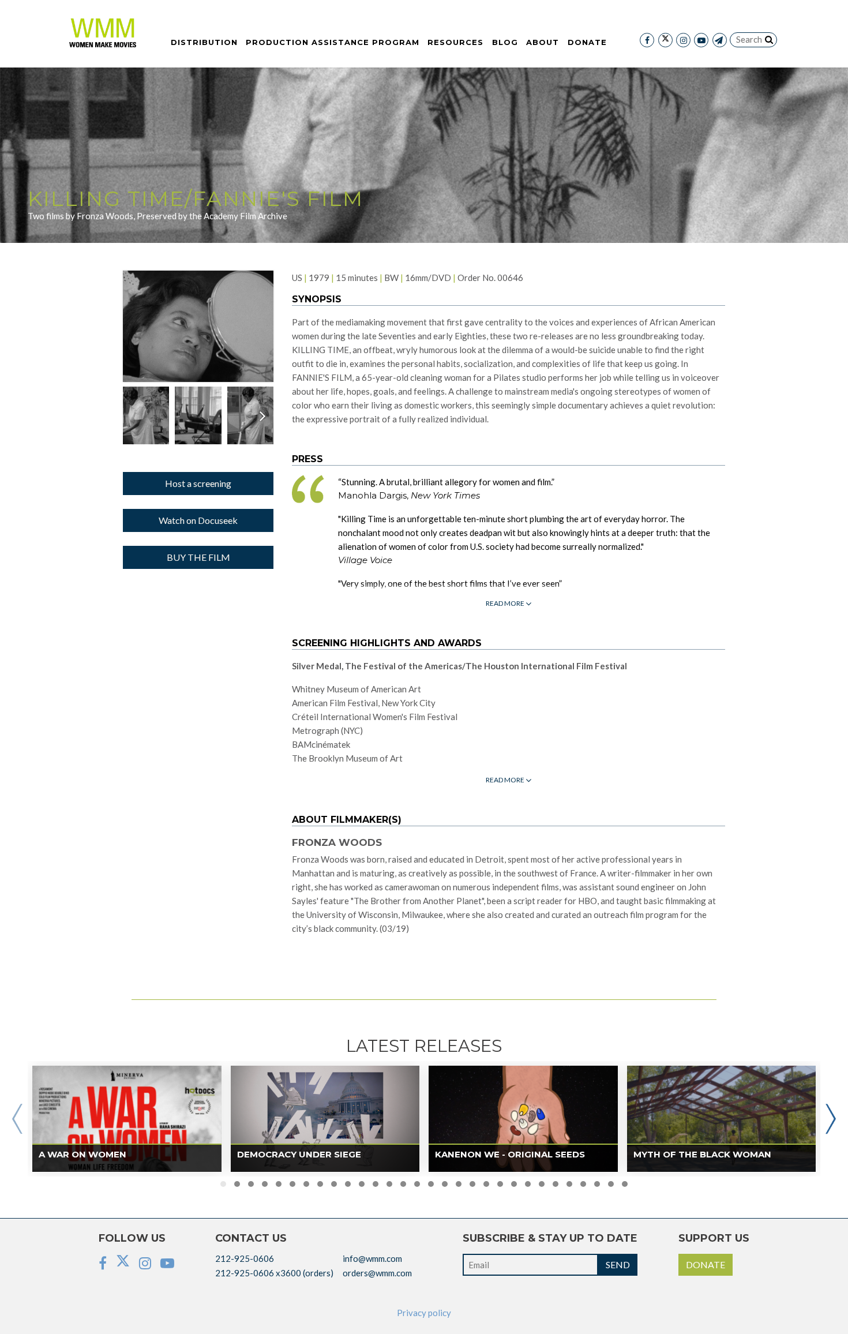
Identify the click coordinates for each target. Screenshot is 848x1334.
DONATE (705, 1264)
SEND (618, 1264)
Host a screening (198, 483)
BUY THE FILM (198, 557)
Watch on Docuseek (198, 520)
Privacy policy (424, 1312)
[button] (223, 1184)
